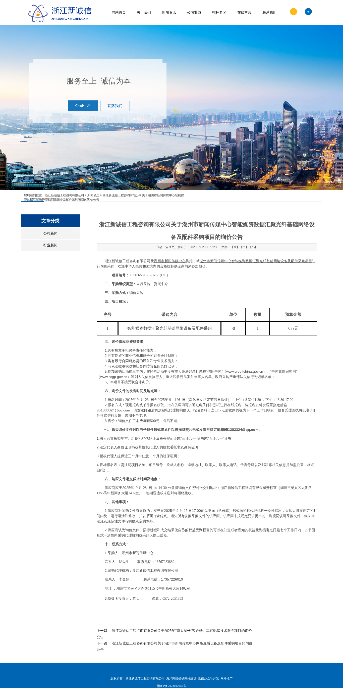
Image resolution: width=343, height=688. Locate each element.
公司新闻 (50, 233)
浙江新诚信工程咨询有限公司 (64, 195)
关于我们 (144, 12)
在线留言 (244, 12)
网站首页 (119, 12)
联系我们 (269, 12)
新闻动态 (93, 195)
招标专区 (219, 12)
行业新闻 (50, 245)
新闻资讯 (169, 12)
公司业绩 (194, 12)
